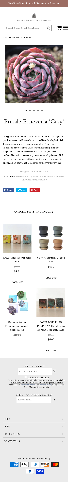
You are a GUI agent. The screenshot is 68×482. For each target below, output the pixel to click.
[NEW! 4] (50, 238)
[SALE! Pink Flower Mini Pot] (17, 238)
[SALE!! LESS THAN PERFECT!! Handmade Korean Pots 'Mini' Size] (50, 302)
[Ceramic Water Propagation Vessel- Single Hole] (17, 302)
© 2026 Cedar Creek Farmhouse (32, 458)
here (5, 159)
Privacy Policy (46, 385)
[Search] (49, 31)
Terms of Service (27, 385)
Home (5, 37)
